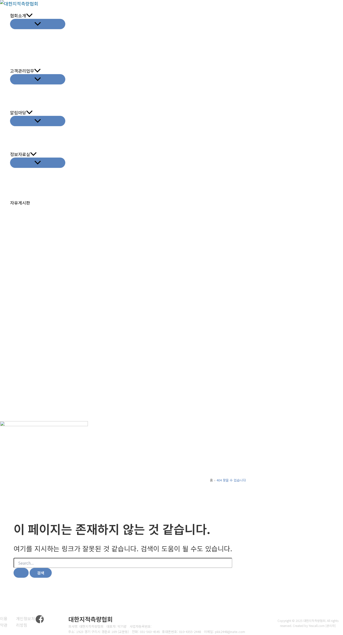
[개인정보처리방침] (26, 621)
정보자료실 (20, 154)
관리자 (330, 625)
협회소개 (18, 15)
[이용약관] (5, 621)
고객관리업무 (22, 71)
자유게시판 (20, 203)
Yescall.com (317, 625)
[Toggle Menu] (37, 24)
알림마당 (18, 112)
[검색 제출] (21, 573)
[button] (29, 15)
